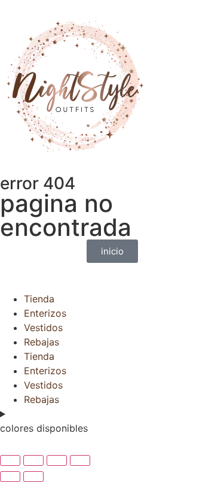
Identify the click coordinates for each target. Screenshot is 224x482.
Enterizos (45, 313)
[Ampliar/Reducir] (10, 460)
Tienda (39, 299)
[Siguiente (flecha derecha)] (33, 476)
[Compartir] (57, 460)
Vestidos (43, 328)
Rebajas (41, 342)
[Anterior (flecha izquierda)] (10, 476)
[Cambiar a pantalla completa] (33, 460)
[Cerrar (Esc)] (80, 460)
